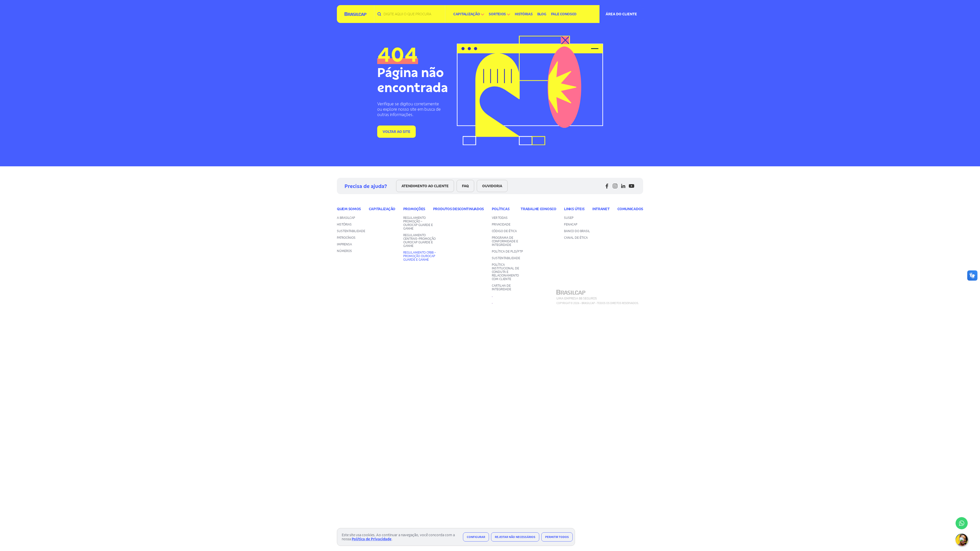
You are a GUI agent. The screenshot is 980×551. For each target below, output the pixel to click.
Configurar (476, 537)
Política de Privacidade (371, 539)
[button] (961, 540)
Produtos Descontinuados (458, 209)
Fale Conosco (564, 14)
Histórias (523, 14)
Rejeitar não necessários (515, 537)
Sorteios (497, 14)
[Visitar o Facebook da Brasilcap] (607, 186)
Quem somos (349, 209)
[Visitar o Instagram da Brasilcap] (615, 186)
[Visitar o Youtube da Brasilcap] (631, 186)
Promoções (414, 209)
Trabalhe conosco (538, 209)
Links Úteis (574, 209)
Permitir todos (557, 537)
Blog (541, 14)
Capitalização (466, 14)
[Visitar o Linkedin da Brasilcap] (623, 186)
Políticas (500, 209)
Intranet (601, 209)
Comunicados (630, 209)
